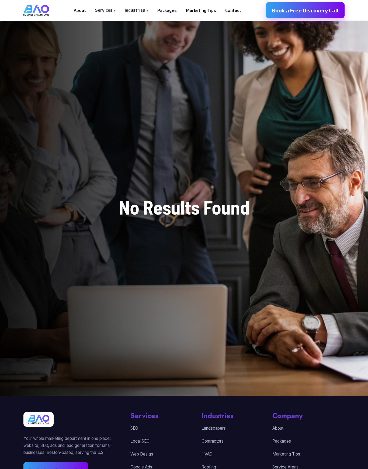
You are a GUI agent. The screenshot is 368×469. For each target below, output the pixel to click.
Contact (233, 10)
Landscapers (214, 428)
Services (104, 9)
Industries (135, 9)
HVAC (207, 454)
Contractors (213, 441)
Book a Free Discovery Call (305, 10)
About (80, 10)
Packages (167, 10)
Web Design (141, 454)
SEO (134, 428)
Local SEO (140, 441)
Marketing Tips (201, 10)
